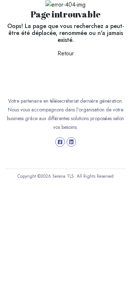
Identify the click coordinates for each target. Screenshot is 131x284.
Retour (65, 53)
